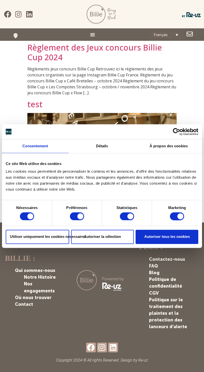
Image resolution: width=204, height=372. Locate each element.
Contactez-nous (167, 259)
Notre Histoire (40, 277)
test (35, 104)
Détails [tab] (102, 146)
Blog (154, 272)
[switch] (77, 216)
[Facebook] (7, 14)
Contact (24, 304)
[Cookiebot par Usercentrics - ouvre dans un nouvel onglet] (176, 131)
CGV (154, 293)
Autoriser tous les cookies (167, 237)
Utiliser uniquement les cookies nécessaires (39, 237)
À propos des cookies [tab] (169, 146)
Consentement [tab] (35, 146)
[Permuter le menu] (92, 34)
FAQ (153, 266)
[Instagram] (18, 14)
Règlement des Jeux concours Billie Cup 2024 (94, 52)
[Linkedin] (29, 14)
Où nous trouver (33, 297)
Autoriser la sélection (102, 237)
